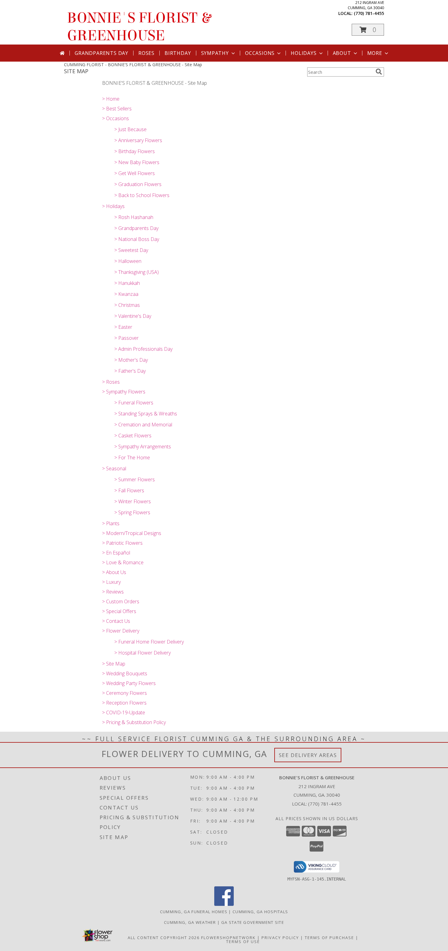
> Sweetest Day (131, 250)
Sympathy (215, 53)
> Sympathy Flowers (123, 391)
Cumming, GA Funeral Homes (194, 911)
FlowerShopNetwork (228, 937)
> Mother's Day (131, 360)
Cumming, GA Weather (190, 922)
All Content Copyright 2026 (164, 937)
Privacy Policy (280, 937)
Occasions (260, 53)
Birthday (178, 53)
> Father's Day (130, 371)
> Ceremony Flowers (124, 693)
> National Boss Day (136, 239)
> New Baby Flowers (136, 162)
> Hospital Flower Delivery (142, 652)
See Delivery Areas (308, 755)
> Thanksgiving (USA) (136, 272)
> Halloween (127, 261)
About (342, 53)
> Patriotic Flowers (122, 543)
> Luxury (111, 582)
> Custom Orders (120, 601)
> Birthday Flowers (134, 151)
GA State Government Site (252, 922)
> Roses (111, 382)
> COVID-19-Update (123, 712)
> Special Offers (119, 611)
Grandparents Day (101, 53)
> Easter (123, 327)
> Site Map (113, 663)
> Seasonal (114, 468)
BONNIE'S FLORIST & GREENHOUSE (139, 27)
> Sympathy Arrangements (142, 446)
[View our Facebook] (224, 904)
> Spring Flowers (132, 512)
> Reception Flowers (124, 702)
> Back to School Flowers (141, 195)
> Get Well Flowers (134, 173)
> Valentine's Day (132, 316)
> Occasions (115, 118)
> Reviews (113, 591)
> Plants (110, 523)
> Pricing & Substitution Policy (134, 722)
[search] (379, 71)
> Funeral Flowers (133, 402)
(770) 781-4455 (369, 13)
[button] (368, 30)
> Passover (126, 338)
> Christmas (127, 305)
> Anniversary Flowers (138, 140)
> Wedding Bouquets (124, 673)
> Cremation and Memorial (143, 424)
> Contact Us (116, 621)
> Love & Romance (123, 562)
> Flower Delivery (120, 630)
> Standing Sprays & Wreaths (145, 413)
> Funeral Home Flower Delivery (149, 641)
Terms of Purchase (329, 937)
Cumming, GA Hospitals (260, 911)
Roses (146, 53)
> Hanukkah (127, 283)
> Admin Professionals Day (143, 349)
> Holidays (113, 206)
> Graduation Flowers (138, 184)
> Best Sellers (117, 108)
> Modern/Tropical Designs (131, 533)
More (374, 53)
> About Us (114, 572)
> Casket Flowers (132, 435)
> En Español (116, 552)
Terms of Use (243, 941)
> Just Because (130, 129)
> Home (110, 98)
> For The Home (132, 457)
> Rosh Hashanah (133, 217)
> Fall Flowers (129, 490)
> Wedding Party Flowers (129, 683)
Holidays (303, 53)
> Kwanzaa (126, 294)
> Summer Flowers (134, 479)
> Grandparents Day (136, 228)
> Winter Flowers (132, 501)
